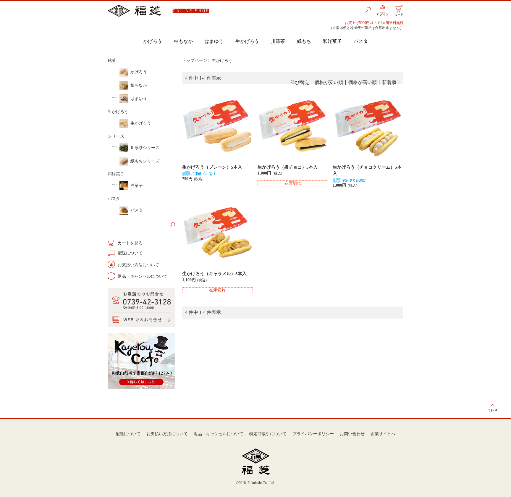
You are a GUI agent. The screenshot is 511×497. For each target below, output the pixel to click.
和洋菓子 (332, 41)
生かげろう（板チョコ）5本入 (288, 167)
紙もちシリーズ (144, 161)
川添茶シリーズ (144, 148)
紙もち (304, 41)
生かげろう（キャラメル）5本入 (214, 273)
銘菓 (112, 60)
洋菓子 (136, 185)
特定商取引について (268, 434)
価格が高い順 (362, 82)
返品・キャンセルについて (142, 276)
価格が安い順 (329, 82)
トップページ (194, 60)
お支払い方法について (138, 265)
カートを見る (130, 243)
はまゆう (214, 41)
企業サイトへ (383, 434)
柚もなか (183, 41)
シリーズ (116, 136)
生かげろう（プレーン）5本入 (212, 167)
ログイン (383, 14)
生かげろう (247, 41)
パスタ (361, 41)
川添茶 (278, 41)
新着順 (389, 82)
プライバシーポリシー (313, 434)
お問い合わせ (352, 434)
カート (398, 14)
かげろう (152, 41)
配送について (130, 253)
